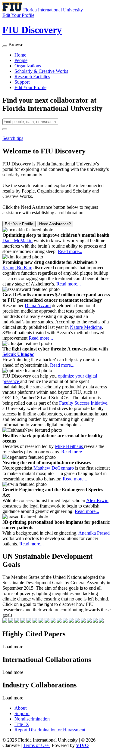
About (20, 708)
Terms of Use (36, 745)
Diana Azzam (38, 305)
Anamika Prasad (94, 532)
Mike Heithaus (69, 446)
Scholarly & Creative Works (41, 71)
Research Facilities (32, 76)
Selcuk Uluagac (18, 354)
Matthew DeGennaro (53, 468)
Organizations (27, 65)
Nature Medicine (86, 327)
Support (22, 82)
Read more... (70, 251)
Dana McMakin (17, 240)
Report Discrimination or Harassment (49, 729)
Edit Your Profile (30, 87)
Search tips (12, 138)
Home (20, 54)
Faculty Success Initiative (83, 403)
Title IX (21, 724)
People (20, 60)
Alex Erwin (97, 500)
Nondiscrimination (32, 718)
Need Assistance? (55, 224)
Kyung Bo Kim (17, 267)
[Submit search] (4, 129)
